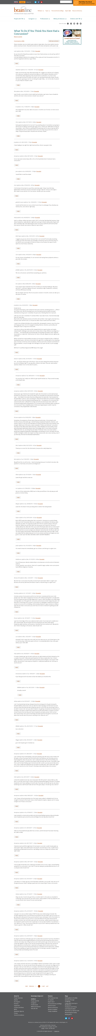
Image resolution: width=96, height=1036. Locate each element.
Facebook (38, 2)
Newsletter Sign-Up (19, 1011)
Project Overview (18, 998)
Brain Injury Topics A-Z (37, 996)
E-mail (42, 1028)
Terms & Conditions (19, 1015)
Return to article (18, 36)
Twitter (35, 2)
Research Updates (52, 1009)
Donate (22, 2)
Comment (81, 23)
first (26, 986)
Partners (16, 1003)
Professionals (44, 19)
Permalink (37, 51)
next (43, 986)
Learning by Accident (70, 1008)
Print (77, 23)
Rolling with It (68, 1014)
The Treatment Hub (53, 998)
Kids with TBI (34, 1008)
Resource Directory (77, 10)
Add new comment (53, 41)
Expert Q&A (68, 10)
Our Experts (17, 1001)
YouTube (41, 2)
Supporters (17, 1005)
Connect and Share (19, 1007)
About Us (28, 2)
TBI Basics (40, 10)
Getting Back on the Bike (71, 998)
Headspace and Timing (71, 1007)
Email (74, 23)
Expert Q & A (51, 1001)
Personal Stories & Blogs (58, 10)
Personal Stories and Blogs (55, 1003)
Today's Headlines (52, 1011)
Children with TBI (75, 19)
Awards (16, 1000)
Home (24, 10)
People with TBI (18, 19)
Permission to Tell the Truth (72, 1010)
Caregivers (32, 19)
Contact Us (56, 1031)
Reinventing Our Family (71, 1012)
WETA (16, 2)
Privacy (16, 1013)
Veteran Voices (52, 1005)
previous (31, 986)
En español (51, 1000)
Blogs (66, 996)
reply (16, 63)
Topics (47, 10)
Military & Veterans (59, 19)
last (47, 986)
